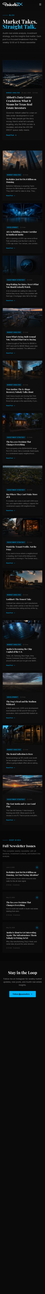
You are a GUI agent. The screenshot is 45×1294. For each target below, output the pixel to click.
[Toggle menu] (40, 4)
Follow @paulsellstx (21, 994)
